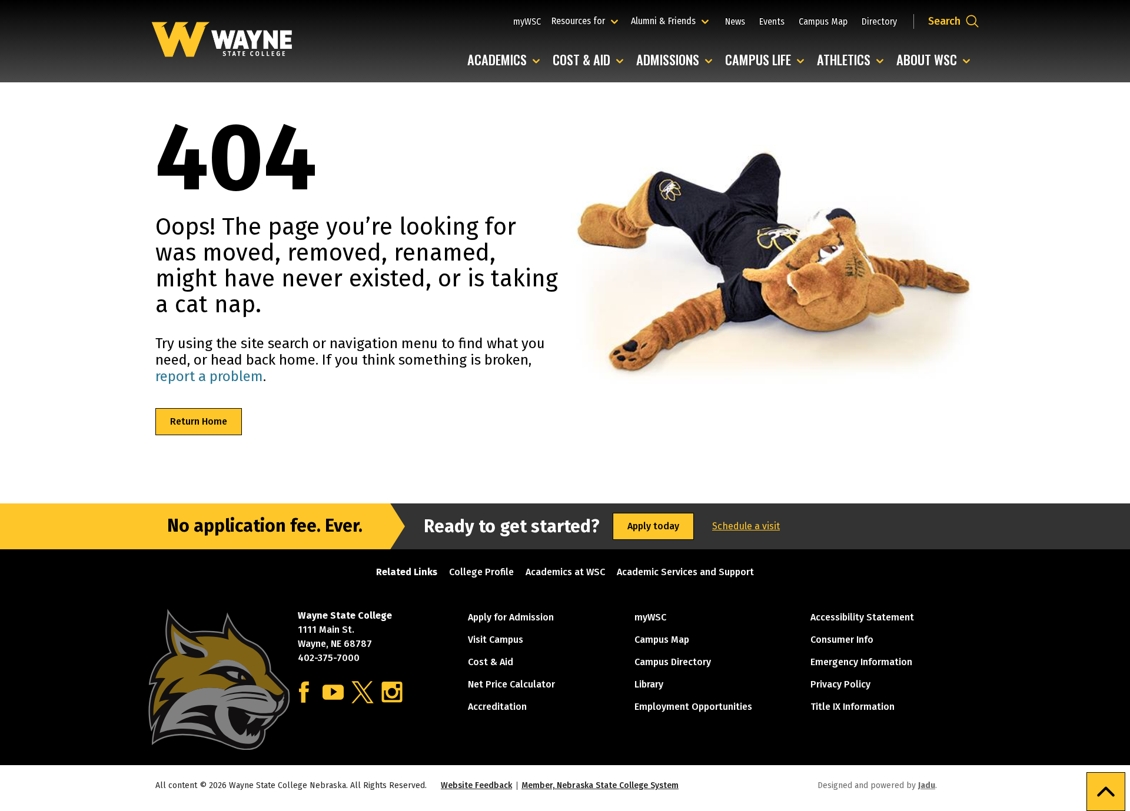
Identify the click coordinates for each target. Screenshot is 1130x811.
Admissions (677, 60)
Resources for (586, 20)
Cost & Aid (591, 60)
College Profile (481, 572)
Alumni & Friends (666, 20)
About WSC (936, 60)
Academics (506, 60)
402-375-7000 (329, 657)
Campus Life (767, 60)
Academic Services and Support (685, 572)
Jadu (926, 785)
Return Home (198, 421)
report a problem (209, 376)
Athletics (853, 60)
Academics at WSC (565, 572)
